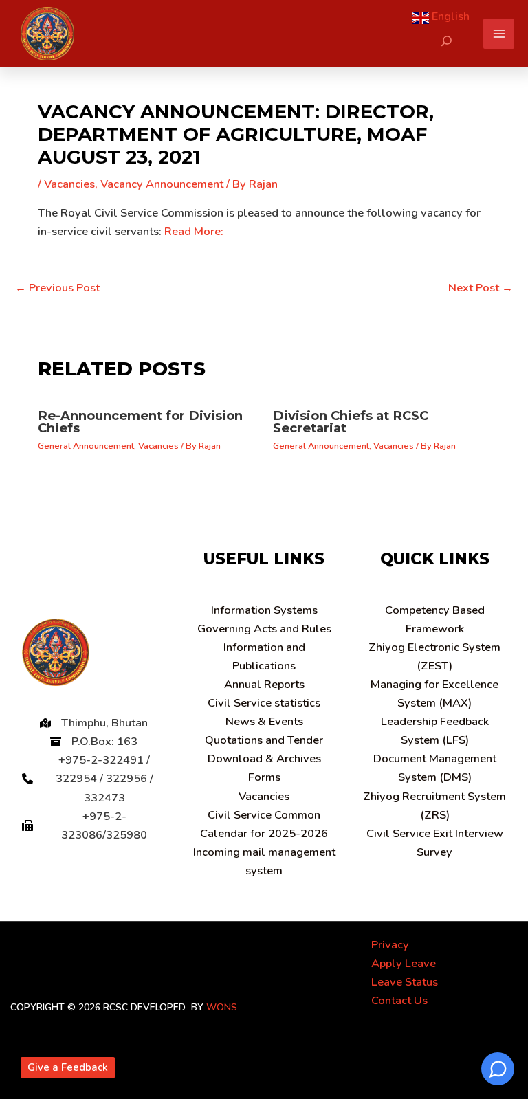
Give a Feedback (68, 1067)
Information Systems (264, 610)
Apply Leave (403, 963)
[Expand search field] (446, 40)
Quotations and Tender (264, 740)
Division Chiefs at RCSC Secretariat (350, 422)
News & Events (264, 721)
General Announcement (86, 446)
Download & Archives (264, 758)
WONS (221, 1007)
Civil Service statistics (264, 703)
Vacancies (69, 184)
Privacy (390, 945)
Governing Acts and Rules (264, 628)
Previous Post (57, 288)
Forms (264, 777)
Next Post (480, 288)
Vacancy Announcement (161, 184)
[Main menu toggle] (498, 34)
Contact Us (399, 1000)
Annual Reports (264, 684)
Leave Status (404, 982)
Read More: (193, 231)
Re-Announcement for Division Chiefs (140, 422)
